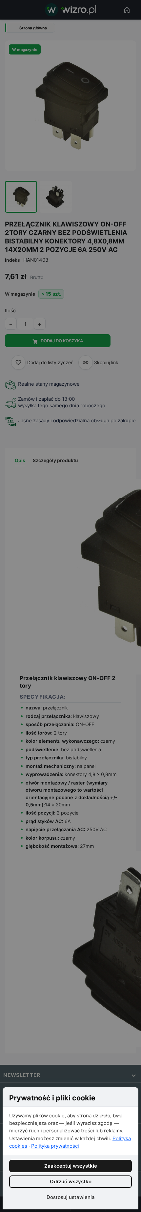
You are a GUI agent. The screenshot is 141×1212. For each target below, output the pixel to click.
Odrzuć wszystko (70, 1181)
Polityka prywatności (55, 1146)
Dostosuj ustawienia (71, 1197)
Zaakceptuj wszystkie (70, 1166)
